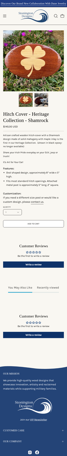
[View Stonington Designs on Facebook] (37, 452)
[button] (55, 16)
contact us (37, 201)
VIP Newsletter (38, 419)
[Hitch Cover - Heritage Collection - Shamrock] (26, 100)
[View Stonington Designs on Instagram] (30, 452)
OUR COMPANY (12, 441)
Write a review (34, 264)
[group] (33, 3)
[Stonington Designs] (33, 16)
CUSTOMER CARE (13, 430)
